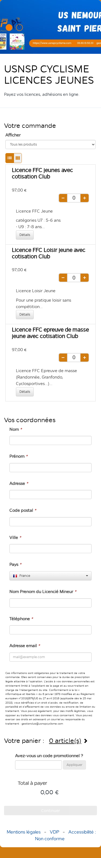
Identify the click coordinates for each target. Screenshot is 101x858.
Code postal (22, 510)
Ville (15, 537)
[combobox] (50, 575)
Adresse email (24, 645)
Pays (15, 564)
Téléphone (21, 618)
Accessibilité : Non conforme (65, 835)
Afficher (13, 134)
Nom (15, 429)
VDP (55, 832)
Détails (24, 235)
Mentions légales (24, 832)
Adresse (18, 483)
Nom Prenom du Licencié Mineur (42, 591)
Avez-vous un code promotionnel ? (49, 755)
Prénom (18, 456)
